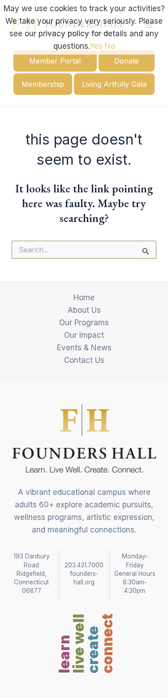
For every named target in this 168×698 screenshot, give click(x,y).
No (110, 46)
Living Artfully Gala (114, 84)
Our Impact (84, 335)
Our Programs (84, 322)
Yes (96, 46)
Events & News (84, 347)
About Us (84, 310)
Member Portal (55, 60)
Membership (43, 84)
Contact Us (84, 360)
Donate (126, 60)
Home (84, 297)
